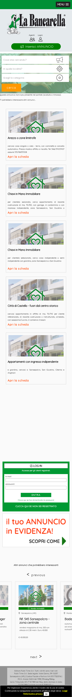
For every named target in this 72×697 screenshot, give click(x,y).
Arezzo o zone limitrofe (22, 138)
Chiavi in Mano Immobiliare (24, 194)
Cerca (11, 88)
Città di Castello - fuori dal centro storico (33, 305)
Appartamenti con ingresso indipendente (33, 361)
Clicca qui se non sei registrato (36, 506)
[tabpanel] (36, 615)
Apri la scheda (18, 156)
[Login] (40, 40)
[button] (63, 4)
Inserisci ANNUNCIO (39, 47)
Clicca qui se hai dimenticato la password (36, 500)
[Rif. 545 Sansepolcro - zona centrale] (36, 595)
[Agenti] (32, 40)
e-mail (8, 476)
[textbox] (35, 69)
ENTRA (36, 494)
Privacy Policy (48, 679)
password (10, 484)
